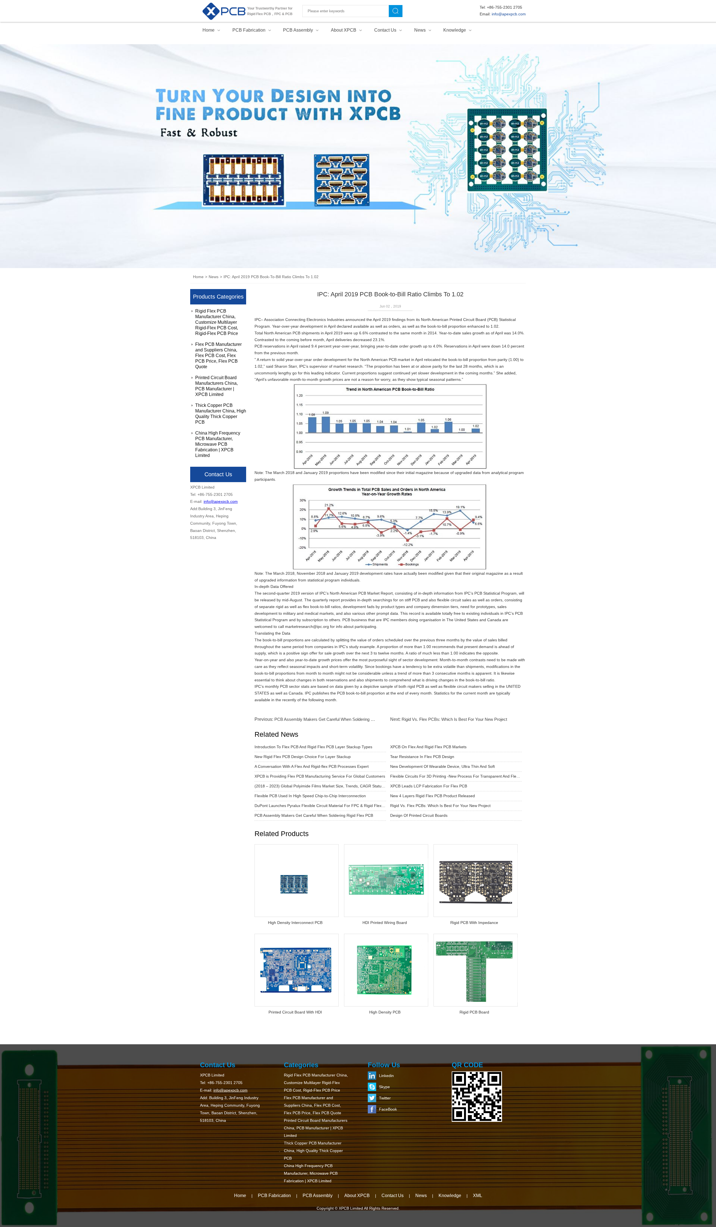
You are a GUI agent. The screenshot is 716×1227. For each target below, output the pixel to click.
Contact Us (385, 30)
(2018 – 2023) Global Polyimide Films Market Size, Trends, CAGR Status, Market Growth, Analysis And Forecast (320, 786)
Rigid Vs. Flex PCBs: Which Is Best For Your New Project (454, 719)
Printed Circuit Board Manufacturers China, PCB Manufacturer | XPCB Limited (216, 386)
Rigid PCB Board (474, 1012)
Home (208, 30)
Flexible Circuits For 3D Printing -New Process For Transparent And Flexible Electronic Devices (456, 776)
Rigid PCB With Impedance (474, 922)
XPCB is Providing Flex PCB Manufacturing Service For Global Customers (320, 776)
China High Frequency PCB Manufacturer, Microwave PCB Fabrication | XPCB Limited (217, 444)
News (420, 30)
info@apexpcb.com (509, 14)
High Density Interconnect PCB (295, 922)
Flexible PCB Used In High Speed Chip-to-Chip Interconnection (310, 796)
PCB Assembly (298, 30)
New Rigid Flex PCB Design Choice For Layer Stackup (303, 756)
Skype (384, 1087)
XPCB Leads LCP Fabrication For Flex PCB (428, 786)
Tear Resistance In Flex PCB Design (422, 756)
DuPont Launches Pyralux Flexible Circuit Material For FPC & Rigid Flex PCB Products (320, 805)
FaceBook (388, 1109)
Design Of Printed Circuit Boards (418, 815)
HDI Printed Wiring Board (384, 922)
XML (477, 1195)
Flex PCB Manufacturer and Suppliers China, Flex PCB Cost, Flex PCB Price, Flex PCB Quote (218, 355)
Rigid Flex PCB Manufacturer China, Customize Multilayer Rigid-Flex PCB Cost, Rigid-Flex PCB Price (216, 322)
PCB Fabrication (248, 30)
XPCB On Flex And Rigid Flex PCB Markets (428, 747)
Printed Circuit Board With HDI (295, 1012)
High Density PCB (385, 1012)
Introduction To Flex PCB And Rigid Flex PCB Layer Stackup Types (313, 747)
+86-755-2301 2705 (504, 7)
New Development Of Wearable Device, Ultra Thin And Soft (442, 766)
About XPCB (343, 30)
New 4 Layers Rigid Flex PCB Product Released (432, 796)
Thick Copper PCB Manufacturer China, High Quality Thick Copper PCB (220, 413)
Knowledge (454, 30)
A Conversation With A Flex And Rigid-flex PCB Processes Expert (312, 766)
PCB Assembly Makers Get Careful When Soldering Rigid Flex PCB (336, 719)
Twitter (385, 1098)
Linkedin (386, 1075)
